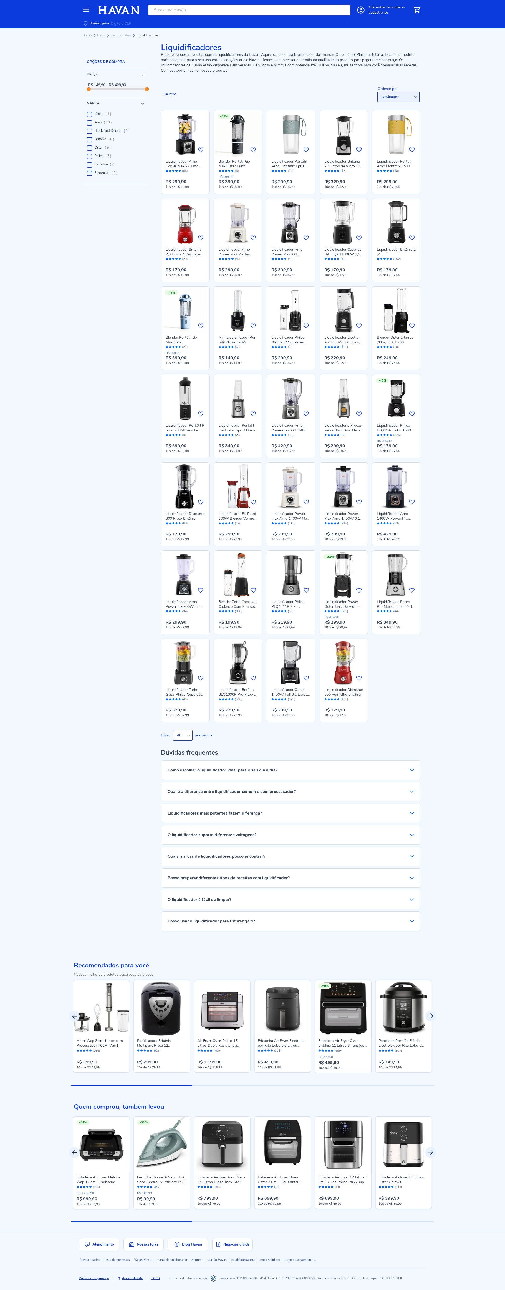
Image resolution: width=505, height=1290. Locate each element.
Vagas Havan (143, 1260)
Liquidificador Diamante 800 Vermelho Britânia (343, 692)
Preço (92, 74)
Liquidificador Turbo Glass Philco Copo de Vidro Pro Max (183, 694)
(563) (344, 611)
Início (88, 35)
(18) (396, 171)
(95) (276, 1187)
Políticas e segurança (94, 1278)
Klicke (104, 114)
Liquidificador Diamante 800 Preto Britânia (185, 516)
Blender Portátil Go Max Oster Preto (234, 164)
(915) (156, 1051)
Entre (388, 7)
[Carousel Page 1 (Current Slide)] (131, 1085)
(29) (185, 259)
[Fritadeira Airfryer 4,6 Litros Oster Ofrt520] (403, 1145)
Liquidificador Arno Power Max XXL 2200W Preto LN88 (287, 254)
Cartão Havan (217, 1260)
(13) (343, 171)
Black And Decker (113, 130)
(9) (184, 435)
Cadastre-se (378, 12)
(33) (396, 523)
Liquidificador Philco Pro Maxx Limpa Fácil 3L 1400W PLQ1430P (395, 606)
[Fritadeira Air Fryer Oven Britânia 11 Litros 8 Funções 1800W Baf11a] (343, 1008)
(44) (396, 611)
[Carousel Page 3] (373, 1085)
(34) (185, 611)
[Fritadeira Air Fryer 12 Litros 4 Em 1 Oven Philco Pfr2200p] (343, 1145)
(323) (291, 699)
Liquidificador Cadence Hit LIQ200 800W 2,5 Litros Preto (342, 254)
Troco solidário (269, 1260)
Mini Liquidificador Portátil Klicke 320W (238, 340)
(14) (238, 523)
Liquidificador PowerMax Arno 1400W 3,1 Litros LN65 (342, 518)
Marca (93, 103)
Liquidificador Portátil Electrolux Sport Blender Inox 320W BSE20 (237, 430)
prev (74, 1016)
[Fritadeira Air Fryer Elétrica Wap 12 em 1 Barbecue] (101, 1145)
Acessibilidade (132, 1278)
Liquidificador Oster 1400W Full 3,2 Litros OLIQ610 (289, 694)
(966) (96, 1051)
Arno (104, 122)
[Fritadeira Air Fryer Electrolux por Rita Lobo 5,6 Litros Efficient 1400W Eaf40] (283, 1008)
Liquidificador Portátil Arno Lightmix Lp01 (289, 164)
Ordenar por (388, 88)
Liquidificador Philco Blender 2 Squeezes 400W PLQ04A (288, 342)
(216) (344, 523)
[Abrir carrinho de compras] (416, 10)
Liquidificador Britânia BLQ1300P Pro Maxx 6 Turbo (237, 694)
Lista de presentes (117, 1260)
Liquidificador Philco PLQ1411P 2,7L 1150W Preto (288, 606)
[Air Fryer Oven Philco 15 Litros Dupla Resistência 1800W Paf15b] (222, 1008)
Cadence (106, 164)
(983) (239, 611)
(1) (290, 347)
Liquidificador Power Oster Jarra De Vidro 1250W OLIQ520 (341, 606)
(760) (96, 1187)
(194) (217, 1187)
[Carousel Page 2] (252, 1085)
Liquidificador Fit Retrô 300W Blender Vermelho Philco (237, 518)
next (430, 1016)
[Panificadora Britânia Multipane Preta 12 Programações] (162, 1008)
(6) (237, 171)
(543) (398, 1187)
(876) (397, 435)
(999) (338, 1051)
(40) (238, 259)
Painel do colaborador (171, 1260)
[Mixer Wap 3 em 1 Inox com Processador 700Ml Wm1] (101, 1008)
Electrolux (107, 172)
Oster (104, 147)
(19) (291, 435)
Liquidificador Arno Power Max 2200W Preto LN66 (182, 166)
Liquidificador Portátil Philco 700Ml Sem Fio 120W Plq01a (185, 430)
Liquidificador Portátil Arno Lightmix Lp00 (394, 164)
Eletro (101, 35)
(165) (344, 699)
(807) (398, 1051)
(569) (239, 699)
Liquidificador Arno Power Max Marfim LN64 (234, 254)
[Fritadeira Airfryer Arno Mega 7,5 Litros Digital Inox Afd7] (222, 1145)
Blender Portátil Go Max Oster (181, 340)
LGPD (155, 1278)
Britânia (105, 139)
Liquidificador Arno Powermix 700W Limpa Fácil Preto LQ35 (185, 606)
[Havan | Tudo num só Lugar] (119, 10)
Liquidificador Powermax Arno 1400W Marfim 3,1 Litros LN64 (290, 518)
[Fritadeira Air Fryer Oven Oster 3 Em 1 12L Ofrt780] (283, 1145)
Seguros (197, 1260)
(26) (238, 435)
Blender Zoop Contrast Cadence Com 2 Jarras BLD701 (237, 606)
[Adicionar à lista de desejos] (200, 149)
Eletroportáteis (121, 35)
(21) (185, 347)
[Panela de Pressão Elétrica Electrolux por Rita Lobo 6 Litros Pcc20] (403, 1008)
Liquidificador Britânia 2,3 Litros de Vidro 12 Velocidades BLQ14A (342, 166)
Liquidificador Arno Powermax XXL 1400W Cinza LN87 (290, 430)
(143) (291, 523)
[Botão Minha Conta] (361, 10)
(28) (396, 347)
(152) (344, 347)
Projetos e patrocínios (299, 1260)
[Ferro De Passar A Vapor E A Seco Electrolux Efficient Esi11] (162, 1145)
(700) (217, 1051)
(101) (277, 1051)
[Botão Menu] (86, 10)
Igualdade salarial (243, 1260)
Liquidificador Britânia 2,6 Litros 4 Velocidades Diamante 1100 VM (185, 254)
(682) (186, 523)
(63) (238, 347)
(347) (156, 1187)
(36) (291, 611)
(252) (397, 259)
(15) (343, 259)
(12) (291, 171)
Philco (104, 156)
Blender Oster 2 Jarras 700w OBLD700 (395, 340)
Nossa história (90, 1260)
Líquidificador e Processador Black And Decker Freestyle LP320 (343, 430)
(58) (343, 435)
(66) (185, 171)
